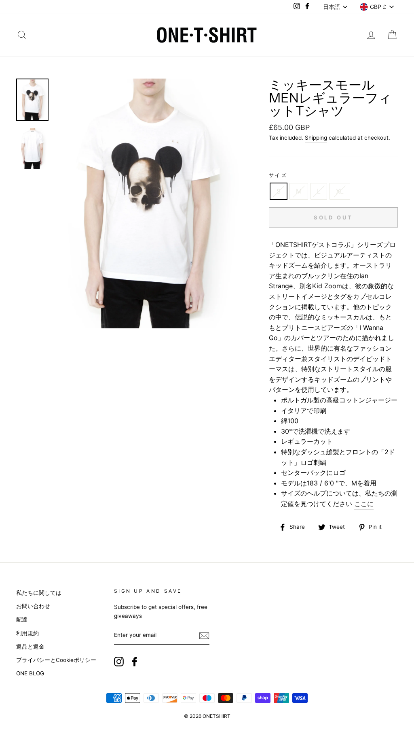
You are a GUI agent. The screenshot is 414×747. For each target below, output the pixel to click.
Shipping (316, 137)
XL (340, 191)
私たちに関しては (38, 593)
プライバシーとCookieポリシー (56, 660)
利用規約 (27, 633)
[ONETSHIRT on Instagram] (119, 661)
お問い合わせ (33, 606)
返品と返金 (30, 646)
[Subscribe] (204, 635)
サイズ (278, 175)
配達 (21, 619)
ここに (364, 504)
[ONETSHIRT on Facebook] (134, 661)
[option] (148, 203)
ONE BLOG (30, 673)
